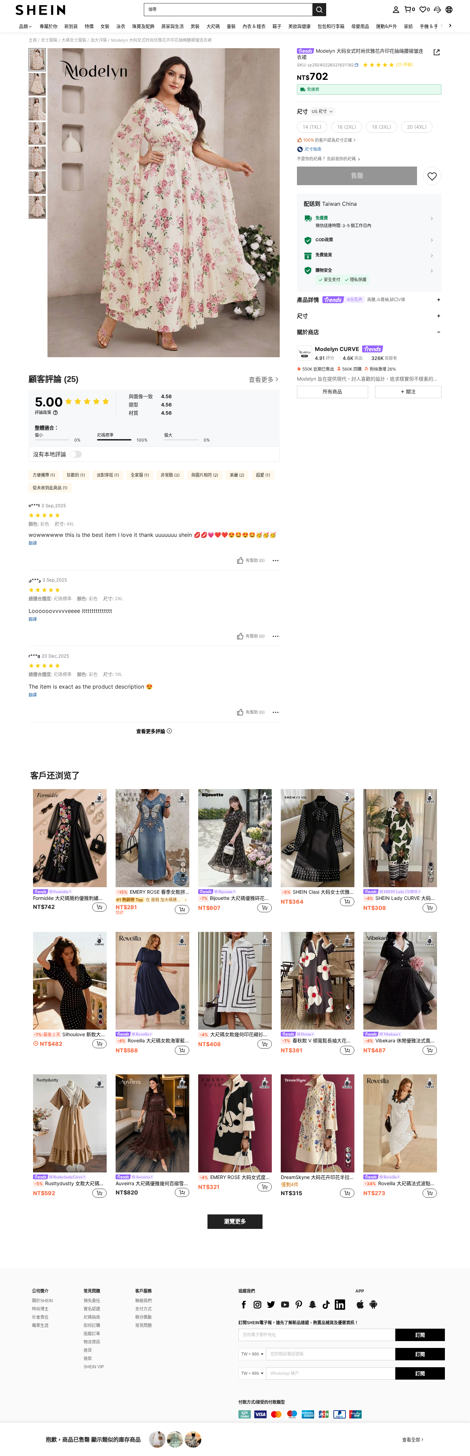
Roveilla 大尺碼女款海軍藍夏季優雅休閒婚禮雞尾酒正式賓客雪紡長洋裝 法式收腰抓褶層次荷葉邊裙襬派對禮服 (153, 1040)
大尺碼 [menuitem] (213, 26)
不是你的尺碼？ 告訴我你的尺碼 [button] (327, 159)
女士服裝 (49, 40)
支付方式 (143, 1309)
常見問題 (143, 1325)
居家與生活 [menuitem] (172, 26)
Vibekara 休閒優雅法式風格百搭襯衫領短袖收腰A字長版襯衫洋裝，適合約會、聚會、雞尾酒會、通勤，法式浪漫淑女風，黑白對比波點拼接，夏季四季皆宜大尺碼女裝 (401, 1040)
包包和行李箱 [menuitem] (331, 26)
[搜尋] (319, 9)
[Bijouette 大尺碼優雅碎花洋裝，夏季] (235, 838)
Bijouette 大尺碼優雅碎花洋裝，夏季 (236, 898)
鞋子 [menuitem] (277, 26)
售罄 (357, 175)
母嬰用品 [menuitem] (360, 26)
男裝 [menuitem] (195, 26)
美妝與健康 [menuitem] (299, 26)
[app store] (360, 1307)
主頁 (33, 40)
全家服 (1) (140, 475)
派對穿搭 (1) (108, 475)
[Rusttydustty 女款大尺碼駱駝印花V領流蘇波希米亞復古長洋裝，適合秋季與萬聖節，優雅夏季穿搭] (70, 1123)
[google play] (373, 1307)
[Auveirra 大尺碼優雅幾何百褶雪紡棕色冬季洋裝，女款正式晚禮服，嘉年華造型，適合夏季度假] (152, 1123)
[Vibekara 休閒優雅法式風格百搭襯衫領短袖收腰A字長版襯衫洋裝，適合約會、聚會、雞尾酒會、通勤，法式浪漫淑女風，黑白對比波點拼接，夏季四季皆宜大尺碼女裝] (400, 981)
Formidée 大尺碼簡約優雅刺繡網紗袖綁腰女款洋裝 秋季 (70, 898)
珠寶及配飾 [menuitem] (143, 26)
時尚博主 (40, 1309)
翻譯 (33, 543)
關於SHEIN (42, 1300)
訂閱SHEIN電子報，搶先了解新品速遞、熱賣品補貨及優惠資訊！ (298, 1322)
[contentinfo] (341, 1414)
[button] (437, 10)
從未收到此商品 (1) (50, 487)
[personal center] (396, 10)
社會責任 (40, 1317)
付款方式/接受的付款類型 (261, 1402)
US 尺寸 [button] (319, 111)
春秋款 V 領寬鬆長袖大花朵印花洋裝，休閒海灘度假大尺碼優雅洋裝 (318, 1040)
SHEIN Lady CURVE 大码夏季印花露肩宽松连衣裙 (401, 898)
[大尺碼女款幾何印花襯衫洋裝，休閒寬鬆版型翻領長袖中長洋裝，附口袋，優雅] (235, 981)
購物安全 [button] (324, 270)
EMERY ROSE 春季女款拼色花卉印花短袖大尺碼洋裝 (153, 892)
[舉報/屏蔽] (275, 560)
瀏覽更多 (235, 1221)
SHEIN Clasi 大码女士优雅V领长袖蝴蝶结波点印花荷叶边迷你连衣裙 (318, 892)
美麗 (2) (237, 475)
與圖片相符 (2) (204, 475)
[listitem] (69, 855)
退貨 (88, 1350)
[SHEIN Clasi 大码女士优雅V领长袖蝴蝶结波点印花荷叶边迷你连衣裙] (317, 838)
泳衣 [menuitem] (120, 26)
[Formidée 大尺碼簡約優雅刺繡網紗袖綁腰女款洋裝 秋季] (70, 838)
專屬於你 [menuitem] (48, 26)
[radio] (312, 127)
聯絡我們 (143, 1300)
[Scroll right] (450, 26)
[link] (409, 9)
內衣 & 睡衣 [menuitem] (254, 26)
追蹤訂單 (92, 1333)
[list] (293, 1304)
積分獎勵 (143, 1317)
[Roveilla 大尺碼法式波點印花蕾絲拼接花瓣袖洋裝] (400, 1123)
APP (359, 1291)
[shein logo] (40, 9)
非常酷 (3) (170, 475)
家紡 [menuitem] (408, 26)
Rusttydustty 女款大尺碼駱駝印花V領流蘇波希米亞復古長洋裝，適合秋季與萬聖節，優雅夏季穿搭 (70, 1183)
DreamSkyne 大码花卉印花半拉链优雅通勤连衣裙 (317, 1177)
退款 (88, 1358)
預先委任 (92, 1300)
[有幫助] (240, 560)
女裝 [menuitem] (104, 26)
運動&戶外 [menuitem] (386, 26)
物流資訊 (92, 1342)
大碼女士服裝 (74, 40)
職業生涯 (40, 1325)
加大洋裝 (98, 40)
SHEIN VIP (94, 1366)
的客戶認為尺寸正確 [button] (327, 140)
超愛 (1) (263, 475)
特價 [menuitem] (89, 26)
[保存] (432, 176)
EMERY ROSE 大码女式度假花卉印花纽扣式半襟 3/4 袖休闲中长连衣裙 (236, 1177)
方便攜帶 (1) (44, 475)
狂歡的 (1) (76, 475)
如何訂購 (92, 1325)
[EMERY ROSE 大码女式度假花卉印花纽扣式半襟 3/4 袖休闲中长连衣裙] (235, 1123)
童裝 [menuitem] (231, 26)
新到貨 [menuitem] (71, 26)
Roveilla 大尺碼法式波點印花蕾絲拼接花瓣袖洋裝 (401, 1183)
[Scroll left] (441, 26)
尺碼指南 (92, 1317)
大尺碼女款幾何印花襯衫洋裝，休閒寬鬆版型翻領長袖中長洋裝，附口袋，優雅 (236, 1034)
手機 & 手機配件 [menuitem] (436, 26)
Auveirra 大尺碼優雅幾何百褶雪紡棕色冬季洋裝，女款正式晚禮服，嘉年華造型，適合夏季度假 (152, 1183)
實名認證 (92, 1309)
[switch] (76, 454)
